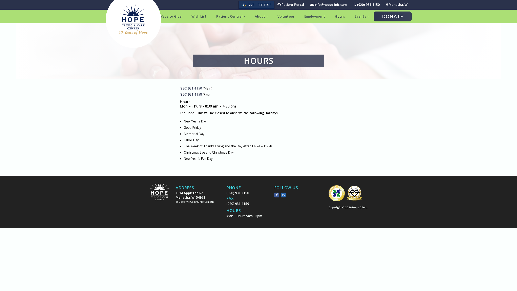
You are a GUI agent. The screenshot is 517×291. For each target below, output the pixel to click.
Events (360, 16)
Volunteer (286, 16)
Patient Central (229, 16)
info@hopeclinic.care (330, 4)
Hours (340, 16)
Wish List (199, 16)
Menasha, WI (398, 4)
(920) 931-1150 (368, 4)
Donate (392, 16)
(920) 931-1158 (191, 94)
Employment (314, 16)
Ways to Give (171, 16)
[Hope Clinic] (159, 193)
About (260, 16)
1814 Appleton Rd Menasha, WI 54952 (195, 197)
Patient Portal (292, 4)
